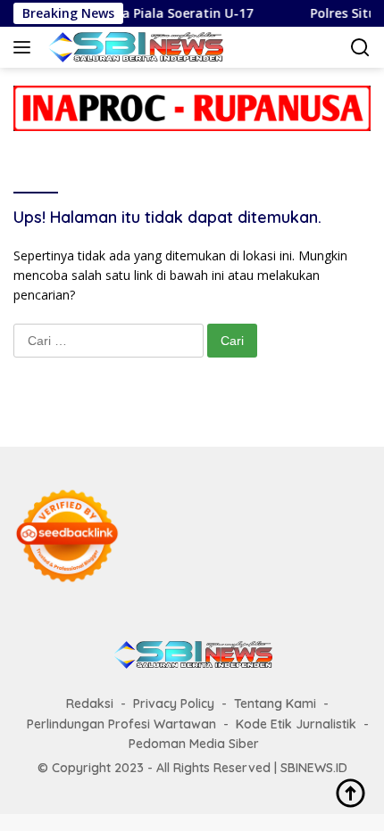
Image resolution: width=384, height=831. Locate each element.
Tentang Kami (275, 703)
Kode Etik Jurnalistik (296, 724)
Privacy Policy (173, 703)
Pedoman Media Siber (194, 744)
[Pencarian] (360, 47)
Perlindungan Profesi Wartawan (121, 724)
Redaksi (89, 703)
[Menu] (25, 47)
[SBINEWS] (132, 47)
